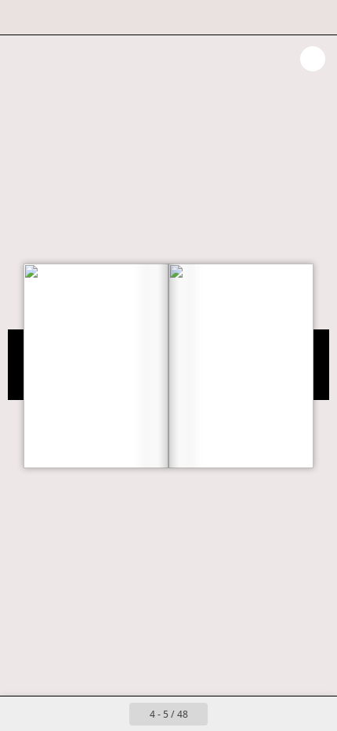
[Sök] (56, 17)
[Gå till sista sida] (259, 713)
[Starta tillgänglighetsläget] (91, 17)
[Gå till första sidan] (77, 713)
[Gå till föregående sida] (112, 713)
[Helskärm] (315, 17)
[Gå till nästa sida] (225, 713)
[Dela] (280, 17)
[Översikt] (22, 17)
